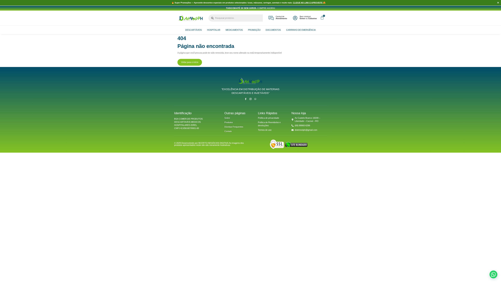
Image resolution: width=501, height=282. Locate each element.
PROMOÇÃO (254, 30)
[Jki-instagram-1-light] (250, 99)
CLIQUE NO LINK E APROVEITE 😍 (309, 3)
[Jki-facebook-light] (246, 99)
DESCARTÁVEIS (193, 30)
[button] (493, 274)
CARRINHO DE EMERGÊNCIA (301, 30)
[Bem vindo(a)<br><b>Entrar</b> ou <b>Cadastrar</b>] (295, 18)
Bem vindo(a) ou (308, 17)
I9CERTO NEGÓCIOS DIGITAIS (213, 143)
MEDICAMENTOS (234, 30)
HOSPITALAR (213, 30)
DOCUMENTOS (273, 30)
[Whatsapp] (255, 99)
